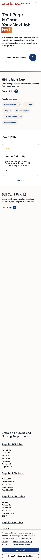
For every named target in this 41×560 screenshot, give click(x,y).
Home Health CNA (8, 513)
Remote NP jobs (10, 122)
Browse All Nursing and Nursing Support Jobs (16, 434)
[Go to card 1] (18, 180)
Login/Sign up (26, 3)
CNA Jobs (18, 496)
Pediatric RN (6, 461)
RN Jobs (17, 444)
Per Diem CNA (7, 507)
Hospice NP (6, 528)
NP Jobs (17, 522)
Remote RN (6, 458)
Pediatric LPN (6, 479)
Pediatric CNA (6, 505)
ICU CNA (5, 502)
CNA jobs (28, 104)
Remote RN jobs (22, 110)
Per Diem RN (6, 464)
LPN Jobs (18, 473)
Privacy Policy (5, 542)
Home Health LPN (8, 481)
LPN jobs (7, 110)
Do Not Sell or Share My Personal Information (22, 542)
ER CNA (4, 516)
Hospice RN (6, 455)
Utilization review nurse (13, 116)
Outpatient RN (7, 466)
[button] (20, 58)
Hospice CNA (6, 510)
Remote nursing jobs (12, 104)
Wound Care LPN (7, 490)
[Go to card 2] (21, 180)
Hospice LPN (6, 484)
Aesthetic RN (6, 450)
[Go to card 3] (23, 180)
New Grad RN (6, 453)
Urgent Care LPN (7, 487)
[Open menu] (36, 3)
